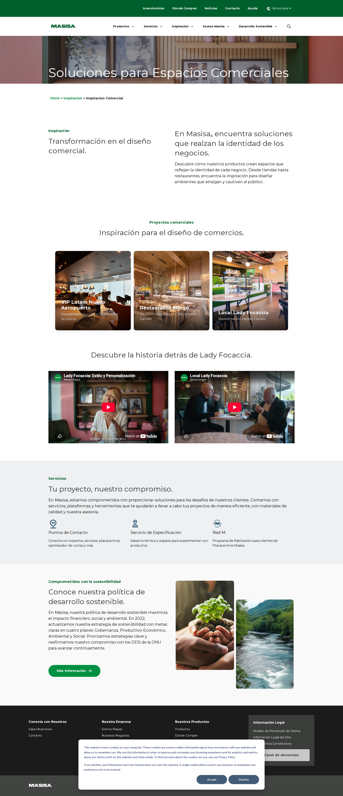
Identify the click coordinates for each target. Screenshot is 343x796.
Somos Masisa (213, 26)
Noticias (211, 8)
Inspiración (180, 26)
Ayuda (252, 8)
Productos (121, 26)
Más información (71, 671)
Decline (244, 779)
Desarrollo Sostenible (255, 26)
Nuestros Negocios (115, 735)
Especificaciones (40, 729)
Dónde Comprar (184, 8)
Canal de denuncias (281, 755)
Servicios (151, 26)
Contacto (232, 8)
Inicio (55, 98)
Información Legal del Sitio (272, 737)
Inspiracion (73, 98)
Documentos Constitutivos (272, 743)
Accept (212, 779)
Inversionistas (153, 8)
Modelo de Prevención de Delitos (277, 731)
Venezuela (280, 8)
